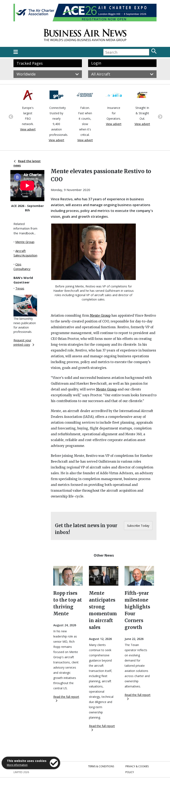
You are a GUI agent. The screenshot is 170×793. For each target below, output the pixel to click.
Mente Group (24, 242)
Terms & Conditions (101, 766)
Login (96, 63)
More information (17, 765)
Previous (10, 116)
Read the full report (66, 697)
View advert (28, 129)
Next (160, 116)
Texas (19, 288)
